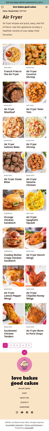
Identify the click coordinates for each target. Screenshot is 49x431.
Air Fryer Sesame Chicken (31, 182)
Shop (24, 393)
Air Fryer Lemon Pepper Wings (12, 295)
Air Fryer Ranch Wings (35, 256)
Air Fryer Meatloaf (9, 111)
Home (5, 11)
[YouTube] (21, 412)
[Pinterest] (32, 412)
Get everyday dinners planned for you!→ (24, 2)
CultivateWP (29, 428)
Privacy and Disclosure (33, 425)
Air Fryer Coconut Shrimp (31, 74)
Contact (24, 402)
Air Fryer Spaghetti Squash (32, 220)
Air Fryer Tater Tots (34, 111)
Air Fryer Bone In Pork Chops (34, 332)
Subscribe (24, 407)
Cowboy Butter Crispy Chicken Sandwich (13, 257)
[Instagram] (16, 412)
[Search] (2, 7)
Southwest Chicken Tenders (10, 333)
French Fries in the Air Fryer (13, 73)
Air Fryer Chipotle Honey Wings (35, 295)
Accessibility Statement (14, 425)
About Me (24, 398)
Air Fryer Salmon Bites (11, 146)
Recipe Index (13, 11)
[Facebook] (27, 412)
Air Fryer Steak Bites (13, 181)
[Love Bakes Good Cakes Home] (24, 7)
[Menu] (46, 7)
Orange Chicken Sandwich (10, 220)
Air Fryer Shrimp (31, 146)
